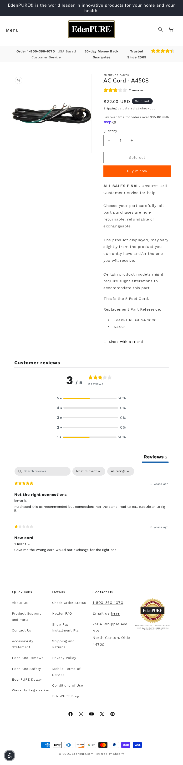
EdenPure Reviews (28, 658)
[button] (10, 29)
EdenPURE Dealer (27, 679)
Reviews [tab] (155, 457)
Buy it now (137, 171)
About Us (20, 603)
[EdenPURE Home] (91, 29)
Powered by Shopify (109, 753)
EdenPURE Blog (65, 696)
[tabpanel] (91, 511)
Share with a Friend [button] (126, 342)
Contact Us (21, 630)
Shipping (110, 108)
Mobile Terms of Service (66, 672)
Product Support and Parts (26, 616)
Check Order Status (69, 603)
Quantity (110, 131)
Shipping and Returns (63, 644)
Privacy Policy (64, 658)
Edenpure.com (82, 753)
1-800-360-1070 (41, 51)
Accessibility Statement (22, 644)
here (115, 613)
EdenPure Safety (26, 669)
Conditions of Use (67, 685)
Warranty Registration (30, 690)
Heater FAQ (62, 613)
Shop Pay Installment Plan (66, 627)
